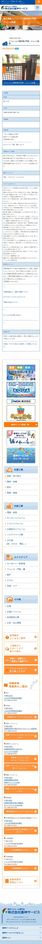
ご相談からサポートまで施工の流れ (16, 648)
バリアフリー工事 (15, 535)
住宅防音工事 (13, 617)
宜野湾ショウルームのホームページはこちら (20, 759)
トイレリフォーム (15, 523)
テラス (10, 580)
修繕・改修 (12, 482)
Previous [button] (4, 70)
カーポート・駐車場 (16, 563)
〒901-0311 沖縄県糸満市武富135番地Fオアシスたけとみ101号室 (13, 802)
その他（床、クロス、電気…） (16, 542)
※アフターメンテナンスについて (14, 297)
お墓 (9, 606)
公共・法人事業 (14, 623)
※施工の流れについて (10, 302)
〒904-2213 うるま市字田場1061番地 (13, 697)
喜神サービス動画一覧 (20, 424)
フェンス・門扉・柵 (16, 569)
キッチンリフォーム (16, 518)
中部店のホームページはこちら (19, 717)
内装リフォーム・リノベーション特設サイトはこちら (20, 767)
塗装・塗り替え (14, 476)
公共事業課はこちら (20, 850)
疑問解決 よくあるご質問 (17, 636)
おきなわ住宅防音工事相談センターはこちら (20, 830)
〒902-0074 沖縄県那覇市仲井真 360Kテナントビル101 (12, 780)
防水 (9, 487)
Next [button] (38, 70)
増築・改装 (12, 512)
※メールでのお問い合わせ (12, 315)
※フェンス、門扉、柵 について (13, 144)
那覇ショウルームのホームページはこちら (20, 790)
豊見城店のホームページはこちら (19, 811)
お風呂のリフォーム (16, 529)
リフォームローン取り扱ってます (19, 669)
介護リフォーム (14, 612)
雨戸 (9, 575)
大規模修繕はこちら (20, 868)
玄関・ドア (12, 586)
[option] (21, 69)
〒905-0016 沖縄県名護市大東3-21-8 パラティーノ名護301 (20, 727)
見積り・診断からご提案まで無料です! (19, 659)
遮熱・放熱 (12, 493)
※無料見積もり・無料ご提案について (15, 292)
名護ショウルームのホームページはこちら (20, 736)
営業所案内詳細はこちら (16, 880)
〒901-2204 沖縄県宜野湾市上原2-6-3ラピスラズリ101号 (13, 749)
